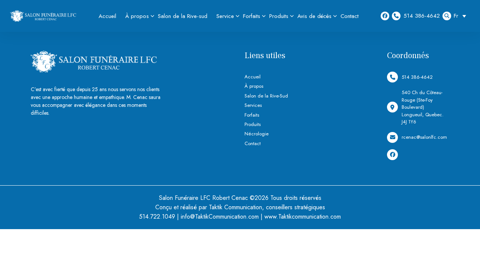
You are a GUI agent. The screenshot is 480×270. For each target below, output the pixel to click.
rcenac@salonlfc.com (424, 137)
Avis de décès (314, 16)
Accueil (107, 16)
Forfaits (251, 16)
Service (225, 16)
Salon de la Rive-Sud (266, 95)
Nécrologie (256, 133)
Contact (349, 16)
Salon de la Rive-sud (182, 16)
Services (253, 105)
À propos (137, 16)
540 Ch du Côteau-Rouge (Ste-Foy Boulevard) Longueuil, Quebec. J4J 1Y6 (423, 107)
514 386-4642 (422, 16)
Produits (278, 16)
